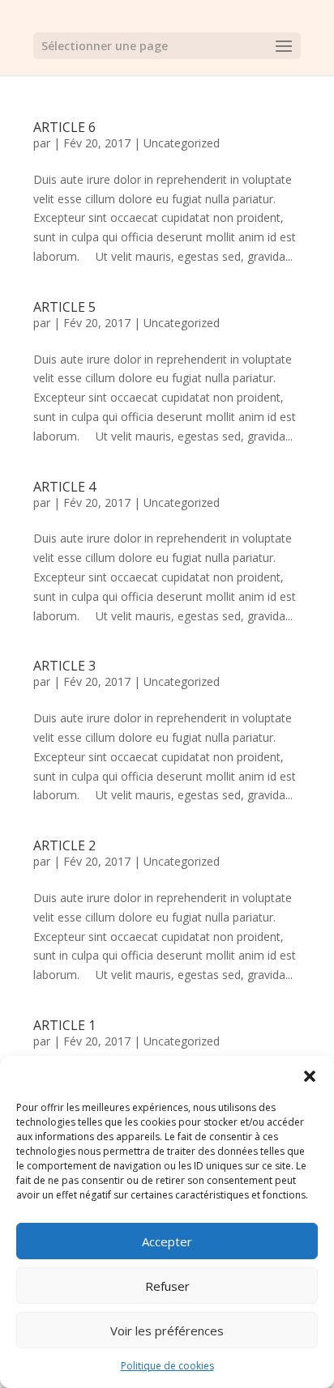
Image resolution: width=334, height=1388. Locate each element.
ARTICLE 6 (64, 127)
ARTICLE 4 (64, 487)
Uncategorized (181, 143)
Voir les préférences (167, 1330)
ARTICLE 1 (64, 1025)
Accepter (167, 1241)
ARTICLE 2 (64, 845)
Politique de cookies (167, 1366)
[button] (310, 1076)
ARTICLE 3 (64, 666)
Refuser (167, 1286)
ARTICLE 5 (64, 307)
